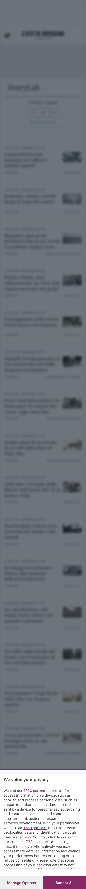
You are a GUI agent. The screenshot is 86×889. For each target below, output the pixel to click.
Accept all (64, 882)
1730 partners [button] (36, 790)
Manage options (21, 882)
